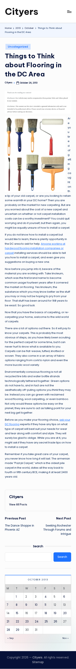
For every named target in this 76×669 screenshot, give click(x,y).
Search (38, 546)
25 (46, 621)
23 (27, 621)
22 (17, 621)
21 (8, 621)
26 (55, 621)
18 (46, 613)
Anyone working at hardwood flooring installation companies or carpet (35, 248)
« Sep (10, 638)
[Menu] (69, 11)
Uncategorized (18, 46)
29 (17, 630)
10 (36, 605)
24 (37, 621)
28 (8, 630)
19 (55, 613)
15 (17, 613)
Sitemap (38, 662)
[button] (18, 504)
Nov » (65, 638)
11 (45, 605)
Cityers (21, 11)
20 (65, 613)
